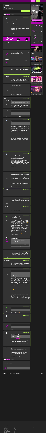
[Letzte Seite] (9, 14)
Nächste (8, 14)
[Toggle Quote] (11, 100)
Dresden (14, 431)
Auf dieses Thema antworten (25, 11)
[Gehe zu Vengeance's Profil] (7, 79)
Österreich (15, 432)
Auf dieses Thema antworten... (11, 367)
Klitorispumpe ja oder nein (36, 40)
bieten (6, 429)
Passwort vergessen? (6, 428)
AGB (4, 426)
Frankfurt (14, 427)
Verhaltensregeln (5, 432)
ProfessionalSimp (7, 260)
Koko (33, 427)
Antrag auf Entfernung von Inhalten (7, 431)
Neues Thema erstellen (17, 11)
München (14, 426)
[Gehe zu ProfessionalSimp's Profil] (7, 263)
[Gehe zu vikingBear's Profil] (7, 70)
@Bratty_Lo (17, 338)
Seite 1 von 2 (12, 14)
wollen (8, 429)
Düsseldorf (15, 428)
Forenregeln (41, 373)
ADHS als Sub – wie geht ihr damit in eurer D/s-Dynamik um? (36, 25)
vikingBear (7, 67)
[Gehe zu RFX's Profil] (7, 87)
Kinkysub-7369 (35, 38)
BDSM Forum (11, 8)
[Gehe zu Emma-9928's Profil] (32, 41)
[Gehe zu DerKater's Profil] (32, 30)
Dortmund (15, 429)
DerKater (34, 32)
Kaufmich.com (34, 426)
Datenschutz (7, 430)
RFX (7, 84)
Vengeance (7, 76)
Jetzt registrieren (36, 20)
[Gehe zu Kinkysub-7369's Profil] (32, 37)
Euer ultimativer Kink (35, 37)
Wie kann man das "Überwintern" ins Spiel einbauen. (36, 31)
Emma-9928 (34, 41)
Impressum (5, 427)
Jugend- (4, 430)
